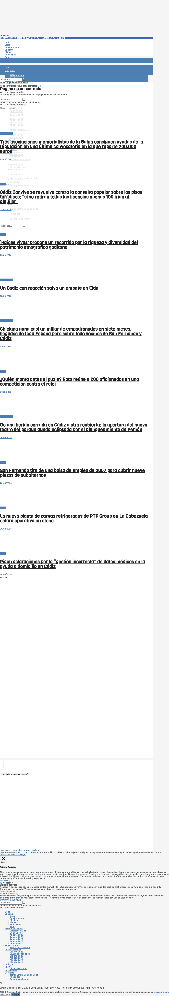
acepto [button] (157, 852)
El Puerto (14, 922)
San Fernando (17, 918)
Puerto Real (15, 924)
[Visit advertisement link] (6, 68)
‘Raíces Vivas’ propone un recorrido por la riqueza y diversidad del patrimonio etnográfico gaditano (69, 244)
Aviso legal (10, 767)
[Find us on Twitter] (1, 983)
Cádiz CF (9, 964)
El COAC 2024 (16, 958)
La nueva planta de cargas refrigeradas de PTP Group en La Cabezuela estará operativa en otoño (74, 518)
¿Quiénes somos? (13, 761)
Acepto (15, 994)
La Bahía (9, 914)
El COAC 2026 (16, 137)
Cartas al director (18, 968)
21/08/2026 (5, 346)
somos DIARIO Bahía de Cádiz (24, 209)
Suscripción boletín (19, 185)
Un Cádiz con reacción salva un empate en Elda (49, 288)
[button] (14, 774)
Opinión (8, 966)
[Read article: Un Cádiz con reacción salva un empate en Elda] (74, 267)
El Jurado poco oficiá (20, 159)
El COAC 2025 (16, 956)
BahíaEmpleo (16, 932)
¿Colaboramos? (12, 769)
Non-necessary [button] (7, 891)
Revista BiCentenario (20, 947)
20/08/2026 (6, 437)
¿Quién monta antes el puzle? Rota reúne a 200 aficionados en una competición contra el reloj (69, 381)
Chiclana (14, 920)
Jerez (12, 916)
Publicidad (10, 765)
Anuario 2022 (16, 941)
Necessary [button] (5, 880)
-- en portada (6, 280)
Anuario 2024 (16, 937)
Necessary (8, 882)
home (2, 82)
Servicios (9, 972)
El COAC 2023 (16, 152)
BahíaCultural (6, 133)
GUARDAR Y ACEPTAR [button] (10, 900)
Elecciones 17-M (18, 930)
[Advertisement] (74, 17)
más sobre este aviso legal (13, 855)
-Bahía (3, 184)
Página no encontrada (17, 82)
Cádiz (7, 911)
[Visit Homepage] (25, 54)
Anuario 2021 (16, 943)
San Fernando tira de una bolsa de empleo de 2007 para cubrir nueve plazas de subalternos (72, 472)
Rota (12, 926)
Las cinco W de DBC (14, 763)
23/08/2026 (6, 159)
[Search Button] (24, 80)
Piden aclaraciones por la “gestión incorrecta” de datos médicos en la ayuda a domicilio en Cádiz (72, 564)
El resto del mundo (11, 97)
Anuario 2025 (16, 108)
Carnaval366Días (13, 949)
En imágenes (11, 970)
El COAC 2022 (16, 156)
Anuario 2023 (16, 939)
